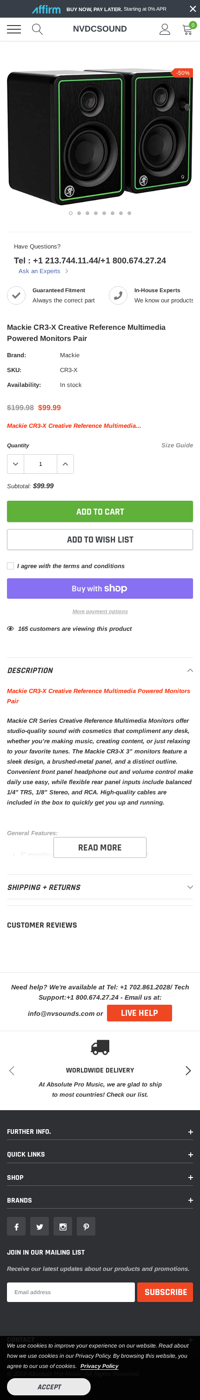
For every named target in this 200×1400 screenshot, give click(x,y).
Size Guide (177, 445)
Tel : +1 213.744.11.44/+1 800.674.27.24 (90, 260)
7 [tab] (121, 213)
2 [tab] (79, 213)
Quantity (18, 445)
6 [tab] (112, 213)
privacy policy (99, 1366)
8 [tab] (129, 213)
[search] (37, 29)
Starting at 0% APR (117, 9)
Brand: (16, 355)
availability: (24, 384)
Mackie (70, 355)
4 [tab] (96, 213)
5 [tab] (104, 213)
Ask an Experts (40, 271)
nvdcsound (100, 28)
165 (23, 628)
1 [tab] (71, 213)
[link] (16, 1226)
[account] (165, 29)
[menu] (14, 29)
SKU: (14, 369)
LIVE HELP (139, 1013)
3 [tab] (87, 213)
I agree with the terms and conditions (70, 566)
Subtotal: (19, 486)
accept (48, 1387)
